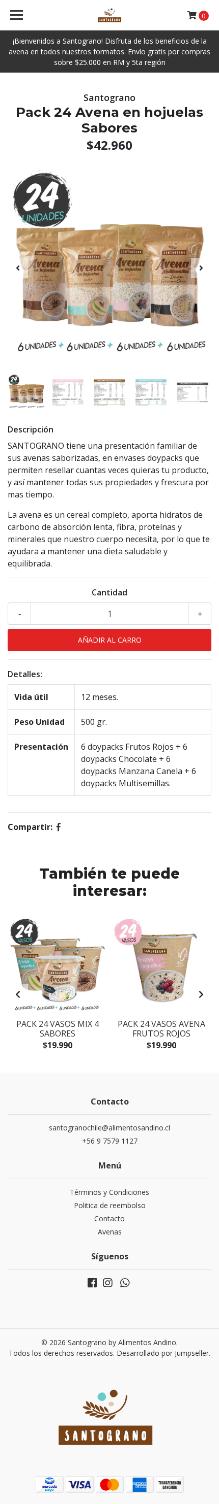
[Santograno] (110, 15)
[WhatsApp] (124, 1285)
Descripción (30, 429)
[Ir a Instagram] (107, 1285)
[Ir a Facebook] (92, 1285)
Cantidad (109, 592)
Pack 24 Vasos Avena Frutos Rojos (161, 1028)
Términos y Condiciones (109, 1192)
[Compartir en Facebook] (59, 826)
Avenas (110, 1231)
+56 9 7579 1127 (110, 1141)
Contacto (109, 1218)
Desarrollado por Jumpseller (163, 1353)
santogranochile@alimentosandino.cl (109, 1127)
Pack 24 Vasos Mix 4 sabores (57, 1028)
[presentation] (18, 268)
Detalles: (25, 674)
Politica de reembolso (110, 1205)
